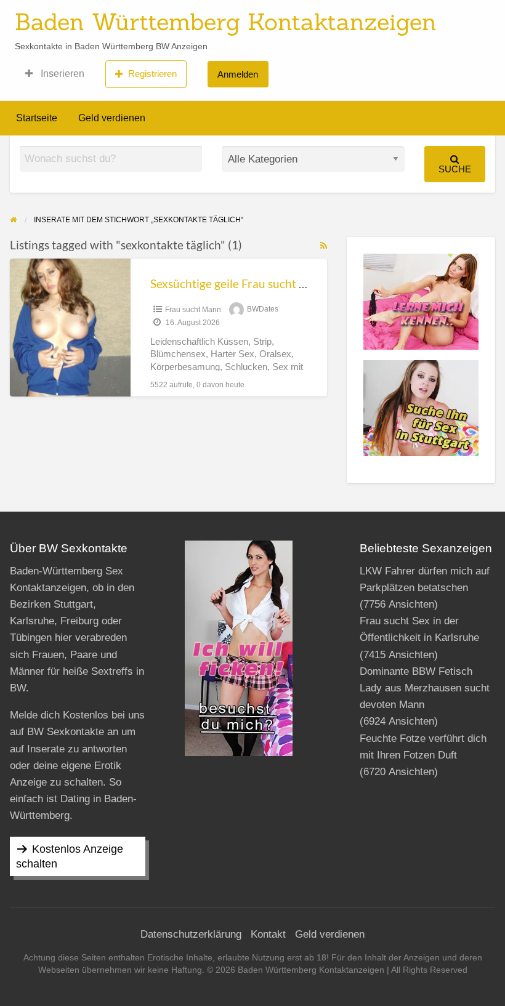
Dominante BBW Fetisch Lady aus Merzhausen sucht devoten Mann (425, 688)
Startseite (36, 118)
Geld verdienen (111, 118)
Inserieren (61, 73)
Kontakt (268, 934)
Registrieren (152, 73)
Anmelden (237, 74)
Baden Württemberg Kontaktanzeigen (226, 21)
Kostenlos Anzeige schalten (69, 856)
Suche (454, 169)
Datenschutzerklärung (190, 934)
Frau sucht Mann (193, 309)
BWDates (262, 309)
